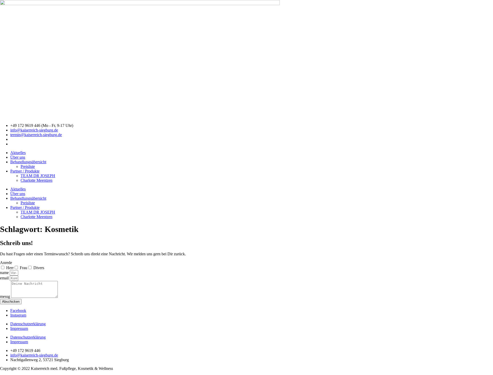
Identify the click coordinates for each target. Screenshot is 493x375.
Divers (38, 268)
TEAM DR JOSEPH (38, 176)
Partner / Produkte (25, 171)
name (5, 272)
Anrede (6, 262)
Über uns (17, 157)
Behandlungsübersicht (28, 162)
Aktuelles (18, 152)
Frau (23, 268)
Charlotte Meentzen (36, 180)
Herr (10, 268)
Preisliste (28, 166)
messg (5, 296)
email (5, 278)
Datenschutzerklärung (28, 324)
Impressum (19, 328)
